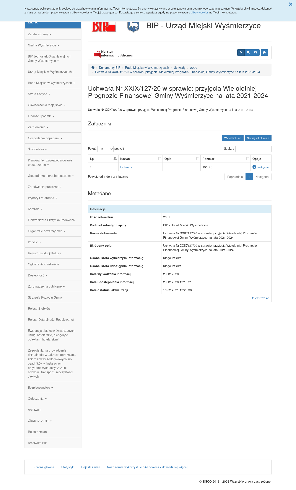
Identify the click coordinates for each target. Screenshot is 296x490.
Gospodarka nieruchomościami (50, 175)
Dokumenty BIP (109, 67)
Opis (167, 158)
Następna (262, 176)
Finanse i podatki (40, 116)
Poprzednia (235, 176)
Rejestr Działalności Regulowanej (51, 319)
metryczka (263, 167)
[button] (290, 4)
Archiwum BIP (37, 443)
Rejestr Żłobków (39, 308)
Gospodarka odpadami (44, 138)
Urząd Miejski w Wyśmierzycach (50, 71)
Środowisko (36, 149)
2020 (193, 67)
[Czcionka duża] (256, 52)
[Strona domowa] (92, 67)
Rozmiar (208, 158)
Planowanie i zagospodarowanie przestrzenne (50, 162)
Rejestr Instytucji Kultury (44, 253)
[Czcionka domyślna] (241, 52)
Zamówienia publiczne (43, 186)
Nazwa (125, 158)
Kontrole (34, 209)
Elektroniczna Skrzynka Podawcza (51, 220)
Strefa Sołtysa (38, 94)
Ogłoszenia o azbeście (43, 264)
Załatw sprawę (38, 34)
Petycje (33, 242)
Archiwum (34, 409)
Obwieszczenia (38, 420)
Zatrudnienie (37, 127)
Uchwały (179, 67)
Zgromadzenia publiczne (45, 286)
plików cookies (199, 12)
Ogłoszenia (36, 398)
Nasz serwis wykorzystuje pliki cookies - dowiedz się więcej (147, 467)
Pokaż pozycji (106, 148)
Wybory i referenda (41, 198)
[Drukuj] (264, 52)
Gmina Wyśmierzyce (42, 45)
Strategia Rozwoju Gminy (45, 297)
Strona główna (44, 467)
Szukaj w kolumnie (258, 138)
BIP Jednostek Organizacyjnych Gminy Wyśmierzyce (49, 58)
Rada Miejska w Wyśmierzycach (50, 83)
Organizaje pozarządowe (45, 231)
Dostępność (36, 275)
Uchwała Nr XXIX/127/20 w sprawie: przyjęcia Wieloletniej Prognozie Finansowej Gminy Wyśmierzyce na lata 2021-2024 (177, 72)
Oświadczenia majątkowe (45, 105)
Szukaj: (229, 148)
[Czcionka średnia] (248, 52)
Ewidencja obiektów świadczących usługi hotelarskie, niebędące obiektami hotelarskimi (51, 334)
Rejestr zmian (37, 431)
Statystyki (67, 467)
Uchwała (126, 167)
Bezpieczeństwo (39, 387)
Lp (92, 158)
